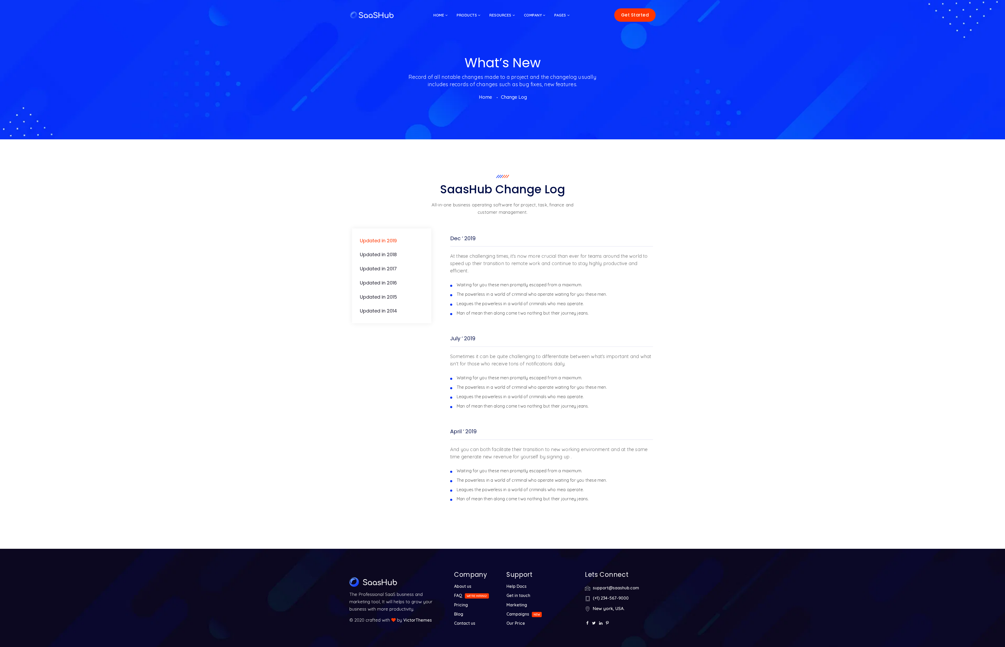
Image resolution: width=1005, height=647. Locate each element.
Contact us (464, 623)
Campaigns (517, 614)
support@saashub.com (616, 587)
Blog (458, 614)
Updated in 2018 (378, 254)
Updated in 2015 (378, 297)
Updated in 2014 (378, 311)
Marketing (516, 604)
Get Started (635, 15)
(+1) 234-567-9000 (611, 598)
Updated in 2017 (378, 268)
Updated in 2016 (378, 282)
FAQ (458, 595)
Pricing (461, 604)
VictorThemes (417, 620)
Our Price (515, 623)
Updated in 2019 (378, 240)
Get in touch (518, 595)
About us (462, 586)
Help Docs (516, 586)
